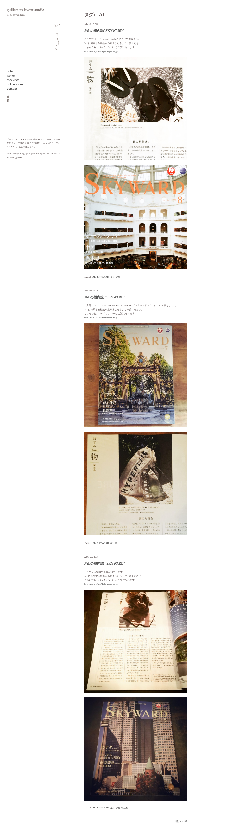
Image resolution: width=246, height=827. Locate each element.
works (11, 75)
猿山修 (113, 543)
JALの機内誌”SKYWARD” (104, 30)
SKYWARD (103, 276)
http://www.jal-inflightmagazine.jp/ (101, 51)
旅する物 (115, 276)
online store (15, 84)
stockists (13, 80)
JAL (94, 276)
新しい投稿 (181, 821)
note (10, 71)
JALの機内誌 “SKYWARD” (104, 297)
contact (12, 88)
